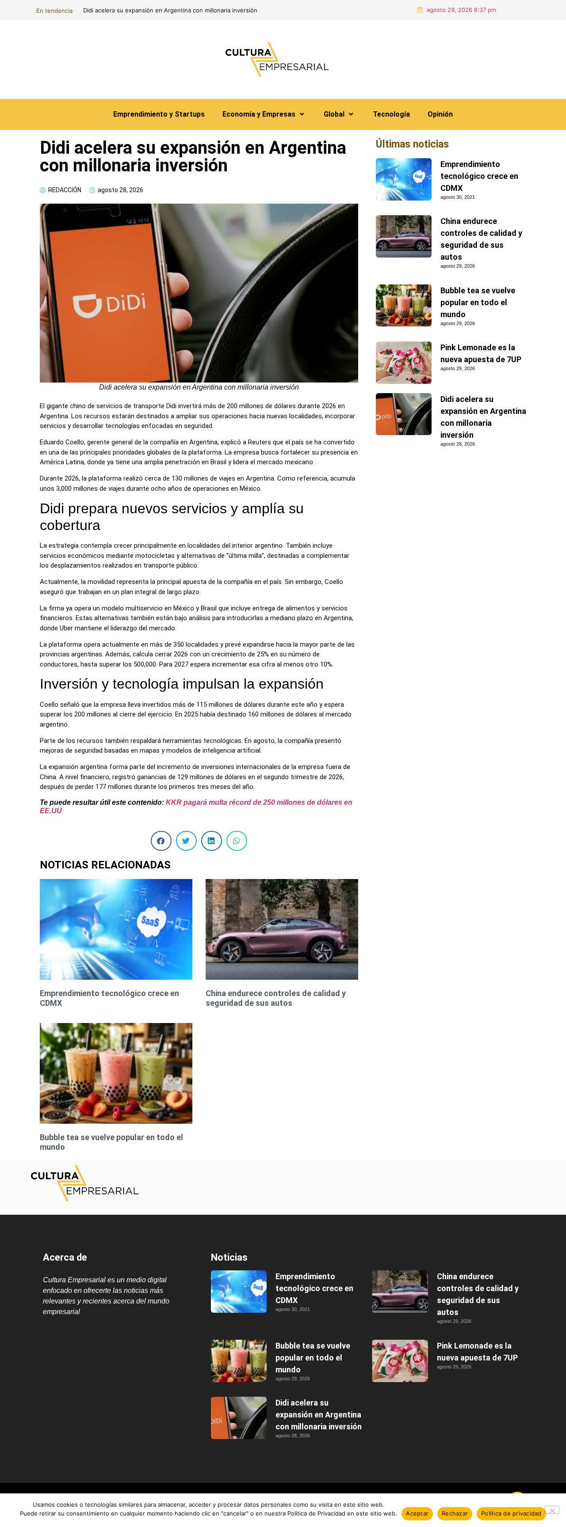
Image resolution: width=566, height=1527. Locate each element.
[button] (161, 841)
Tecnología (391, 114)
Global (334, 114)
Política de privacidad (511, 1513)
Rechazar (455, 1513)
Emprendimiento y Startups (159, 114)
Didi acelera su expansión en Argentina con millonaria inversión (318, 1414)
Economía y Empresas (258, 114)
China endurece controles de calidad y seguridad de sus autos (243, 10)
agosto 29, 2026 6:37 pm (461, 9)
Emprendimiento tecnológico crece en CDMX (479, 176)
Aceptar (417, 1513)
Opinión (440, 114)
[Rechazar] (551, 1510)
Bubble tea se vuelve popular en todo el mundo (477, 302)
